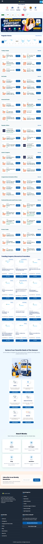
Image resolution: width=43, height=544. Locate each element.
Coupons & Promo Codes (7, 523)
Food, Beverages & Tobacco (30, 506)
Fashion (25, 496)
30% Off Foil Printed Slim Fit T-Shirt (7, 291)
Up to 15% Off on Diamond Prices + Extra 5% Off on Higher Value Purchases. (7, 334)
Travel (25, 503)
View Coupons (15, 392)
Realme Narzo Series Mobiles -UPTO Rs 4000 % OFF (21, 270)
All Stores (4, 518)
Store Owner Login (32, 526)
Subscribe (37, 480)
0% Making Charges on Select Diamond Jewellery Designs (34, 313)
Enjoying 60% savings (20, 312)
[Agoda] (13, 15)
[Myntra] (28, 15)
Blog (3, 528)
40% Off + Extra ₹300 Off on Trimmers (34, 334)
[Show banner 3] (23, 30)
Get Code (38, 63)
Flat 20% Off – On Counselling (5, 313)
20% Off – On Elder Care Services (20, 334)
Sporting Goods (27, 511)
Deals (3, 526)
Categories (4, 521)
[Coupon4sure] (21, 1)
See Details (11, 273)
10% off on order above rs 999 (21, 291)
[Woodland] (3, 15)
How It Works (4, 531)
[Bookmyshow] (23, 15)
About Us (4, 533)
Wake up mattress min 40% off (34, 270)
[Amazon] (8, 15)
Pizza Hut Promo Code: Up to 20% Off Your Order (7, 270)
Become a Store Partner (32, 523)
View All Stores (38, 35)
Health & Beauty (27, 501)
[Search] (41, 2)
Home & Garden (27, 508)
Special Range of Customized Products (33, 291)
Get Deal (18, 63)
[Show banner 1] (19, 30)
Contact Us (4, 535)
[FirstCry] (18, 15)
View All (40, 50)
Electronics (26, 498)
